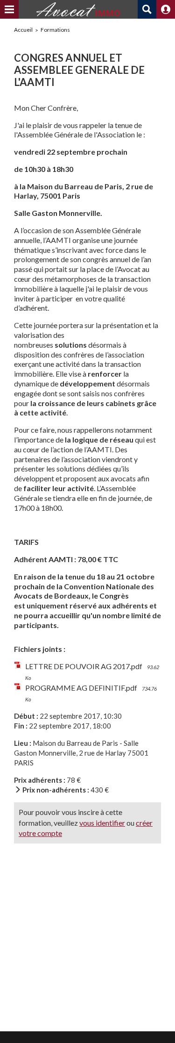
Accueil (23, 29)
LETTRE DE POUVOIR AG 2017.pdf (83, 666)
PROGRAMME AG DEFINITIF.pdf (81, 687)
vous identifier (102, 822)
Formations (55, 29)
